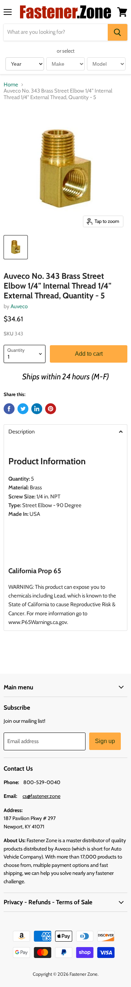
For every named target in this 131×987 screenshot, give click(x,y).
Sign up (105, 741)
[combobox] (56, 32)
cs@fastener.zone (41, 796)
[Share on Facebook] (9, 408)
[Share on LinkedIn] (36, 408)
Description (21, 432)
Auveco (19, 306)
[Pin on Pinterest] (50, 408)
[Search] (117, 32)
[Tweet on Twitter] (22, 408)
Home (11, 85)
